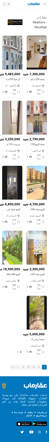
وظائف (30, 412)
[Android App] (39, 424)
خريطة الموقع (41, 416)
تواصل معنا (18, 412)
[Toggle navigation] (44, 4)
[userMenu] (6, 4)
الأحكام (29, 416)
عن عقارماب (42, 412)
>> (12, 367)
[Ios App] (24, 424)
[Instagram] (39, 431)
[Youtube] (31, 431)
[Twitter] (22, 431)
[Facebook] (46, 431)
